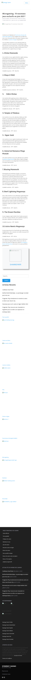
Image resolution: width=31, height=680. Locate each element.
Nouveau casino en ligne (8, 547)
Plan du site (5, 671)
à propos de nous (18, 655)
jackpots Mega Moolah (8, 159)
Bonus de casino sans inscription (10, 556)
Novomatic (4, 498)
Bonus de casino (6, 550)
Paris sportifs (5, 317)
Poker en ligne (5, 416)
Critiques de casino (7, 539)
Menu (26, 3)
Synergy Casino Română (7, 639)
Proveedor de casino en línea (17, 19)
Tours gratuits (6, 20)
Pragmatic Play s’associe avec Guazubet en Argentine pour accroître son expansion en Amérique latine (13, 309)
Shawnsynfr (15, 264)
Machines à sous (6, 542)
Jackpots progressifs (7, 562)
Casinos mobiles (6, 365)
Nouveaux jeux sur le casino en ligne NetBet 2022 (15, 304)
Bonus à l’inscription (7, 559)
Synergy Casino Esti (6, 636)
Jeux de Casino (6, 545)
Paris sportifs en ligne (7, 553)
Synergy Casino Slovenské (8, 633)
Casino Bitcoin (6, 533)
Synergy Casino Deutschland (8, 625)
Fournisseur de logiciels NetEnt (9, 438)
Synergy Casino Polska (7, 622)
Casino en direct (6, 340)
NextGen (4, 478)
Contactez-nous (6, 674)
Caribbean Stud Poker (8, 289)
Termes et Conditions (7, 658)
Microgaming (5, 19)
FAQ (3, 389)
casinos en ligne (13, 39)
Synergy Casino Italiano (7, 631)
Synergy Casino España (7, 628)
